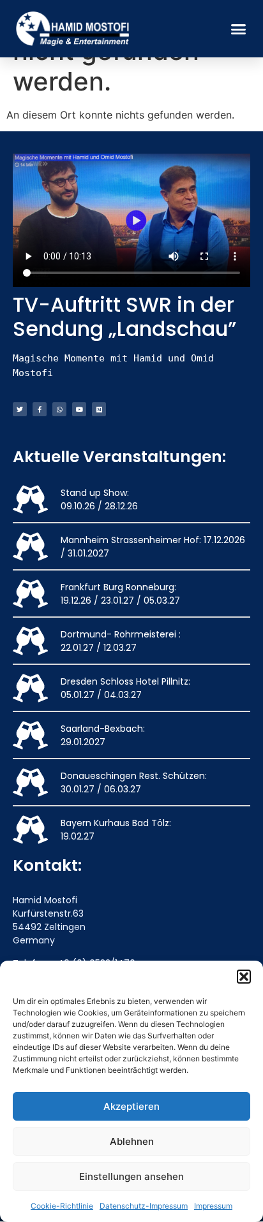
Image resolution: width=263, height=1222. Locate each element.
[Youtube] (79, 409)
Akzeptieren (131, 1106)
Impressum (213, 1206)
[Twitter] (20, 409)
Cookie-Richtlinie (62, 1206)
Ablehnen (132, 1141)
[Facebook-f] (40, 409)
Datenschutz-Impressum (144, 1206)
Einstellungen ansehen (131, 1176)
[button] (243, 976)
